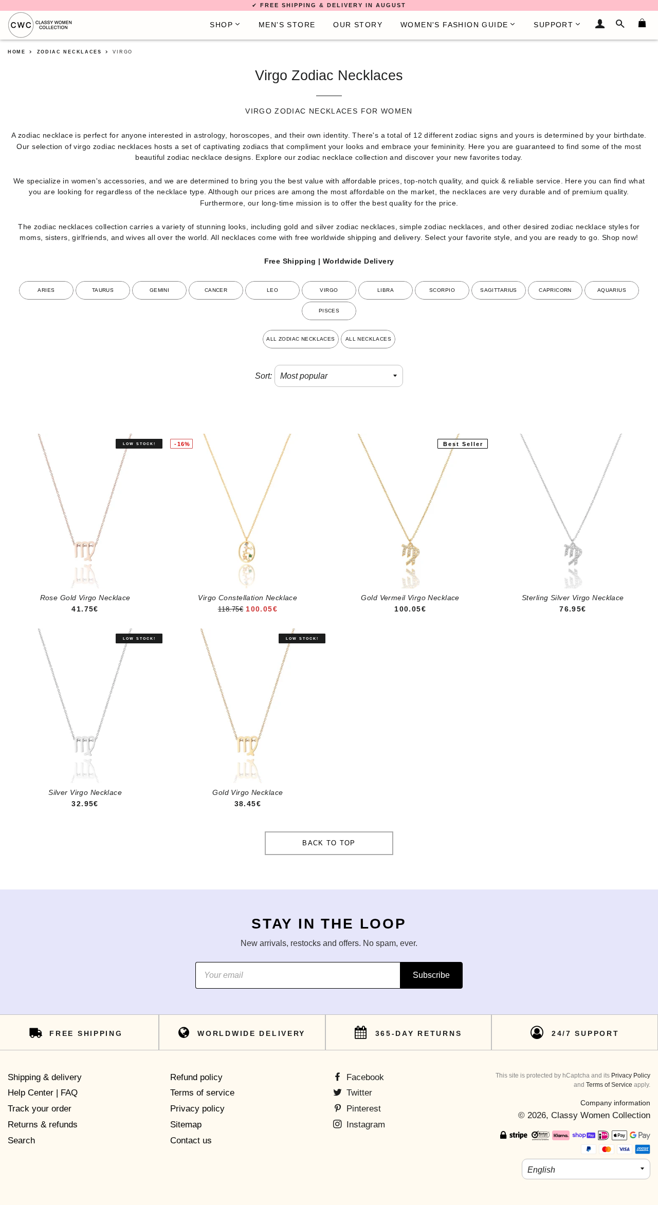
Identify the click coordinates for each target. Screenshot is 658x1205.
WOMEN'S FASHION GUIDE (454, 25)
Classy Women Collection (600, 1115)
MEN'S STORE (287, 25)
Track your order (39, 1109)
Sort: (263, 376)
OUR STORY (357, 25)
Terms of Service (609, 1084)
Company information (615, 1103)
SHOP (221, 25)
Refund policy (196, 1077)
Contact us (191, 1140)
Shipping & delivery (45, 1077)
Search (21, 1140)
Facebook (364, 1077)
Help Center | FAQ (43, 1093)
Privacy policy (197, 1109)
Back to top (328, 843)
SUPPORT (553, 25)
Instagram (364, 1124)
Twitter (358, 1093)
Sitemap (186, 1124)
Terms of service (202, 1093)
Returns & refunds (43, 1124)
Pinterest (362, 1109)
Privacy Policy (630, 1075)
